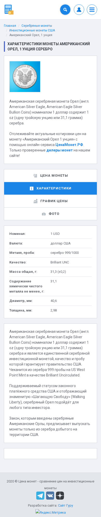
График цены (54, 201)
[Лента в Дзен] (60, 495)
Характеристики (54, 188)
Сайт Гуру (65, 505)
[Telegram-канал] (40, 495)
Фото (54, 214)
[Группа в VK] (50, 495)
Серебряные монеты (36, 26)
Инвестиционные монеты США (32, 30)
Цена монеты (54, 175)
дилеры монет (59, 150)
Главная (10, 26)
